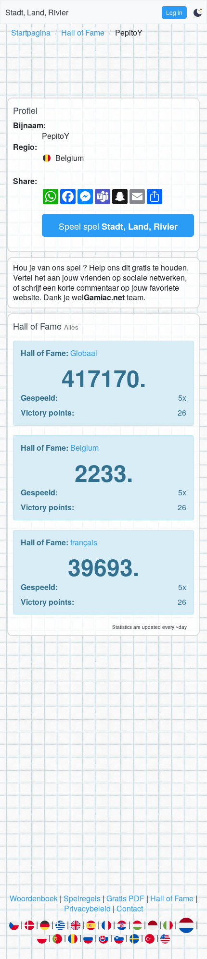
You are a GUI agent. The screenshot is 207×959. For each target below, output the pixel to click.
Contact (129, 908)
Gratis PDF (125, 898)
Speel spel (118, 226)
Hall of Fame (82, 32)
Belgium (84, 447)
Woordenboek (34, 898)
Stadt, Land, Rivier (36, 12)
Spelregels (82, 898)
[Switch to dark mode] (198, 12)
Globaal (83, 352)
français (83, 542)
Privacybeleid (87, 908)
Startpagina (31, 32)
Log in (174, 12)
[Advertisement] (103, 66)
